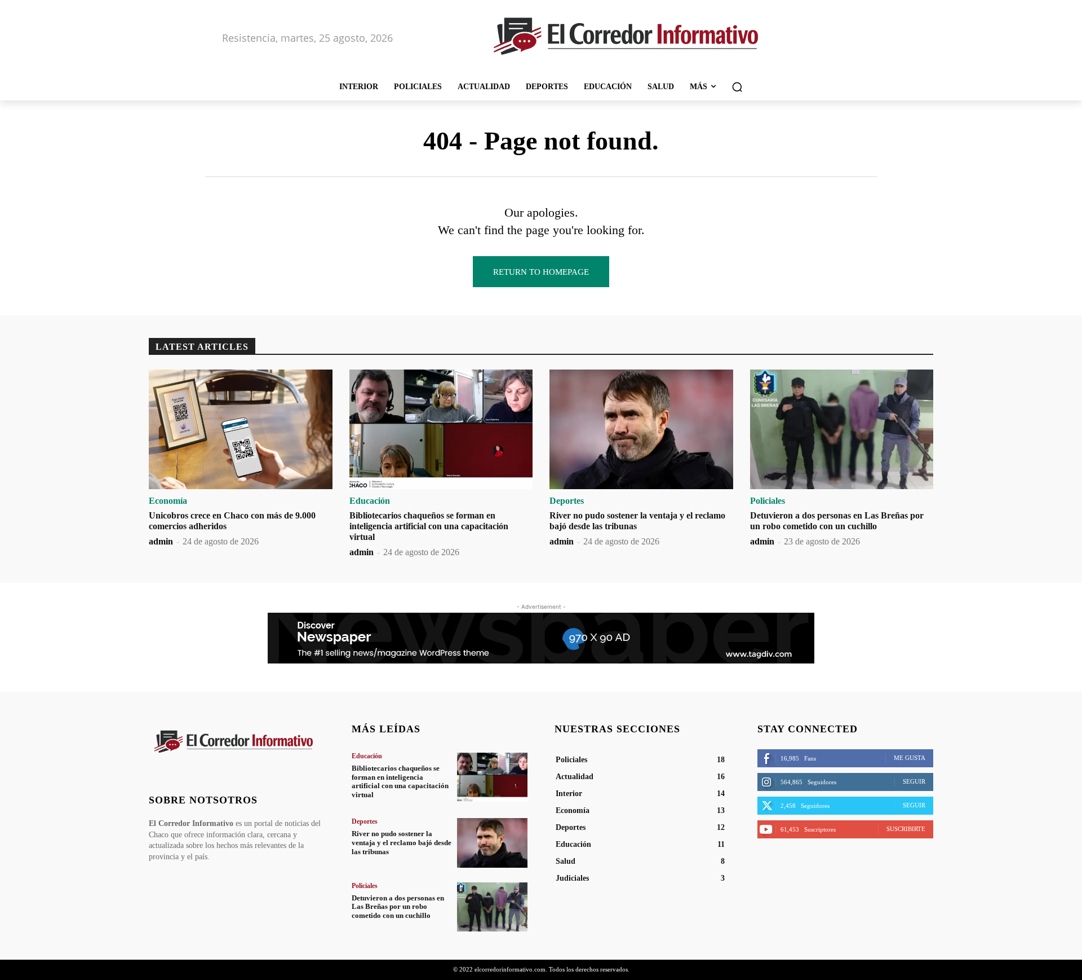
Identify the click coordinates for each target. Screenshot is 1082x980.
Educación (369, 501)
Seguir (914, 781)
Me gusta (909, 757)
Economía (168, 501)
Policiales (767, 501)
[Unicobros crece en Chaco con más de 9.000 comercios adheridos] (240, 429)
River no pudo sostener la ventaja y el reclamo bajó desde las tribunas (401, 842)
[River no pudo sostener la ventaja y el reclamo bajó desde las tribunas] (641, 429)
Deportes (566, 501)
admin (161, 541)
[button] (737, 86)
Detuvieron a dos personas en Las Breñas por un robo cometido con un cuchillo (398, 907)
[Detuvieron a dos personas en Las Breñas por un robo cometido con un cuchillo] (842, 429)
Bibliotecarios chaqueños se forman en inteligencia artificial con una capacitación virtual (428, 526)
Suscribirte (905, 828)
